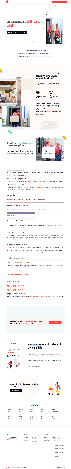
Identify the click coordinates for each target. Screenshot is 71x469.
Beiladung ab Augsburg (38, 187)
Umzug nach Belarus (57, 296)
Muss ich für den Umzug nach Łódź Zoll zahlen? (18, 274)
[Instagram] (8, 467)
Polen (17, 170)
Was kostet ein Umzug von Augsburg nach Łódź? (18, 262)
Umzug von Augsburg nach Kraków (15, 289)
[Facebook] (6, 467)
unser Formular (50, 365)
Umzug (10, 172)
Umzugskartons (16, 238)
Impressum (59, 467)
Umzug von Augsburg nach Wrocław (16, 290)
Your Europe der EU (48, 252)
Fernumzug (9, 175)
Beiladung (9, 215)
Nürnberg (29, 181)
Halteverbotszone (39, 237)
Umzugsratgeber (45, 2)
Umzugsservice (37, 2)
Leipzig (40, 181)
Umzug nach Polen (43, 174)
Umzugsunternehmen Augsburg (16, 467)
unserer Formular (49, 111)
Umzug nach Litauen (47, 296)
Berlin (44, 181)
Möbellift (23, 237)
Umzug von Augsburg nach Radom (15, 288)
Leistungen (29, 2)
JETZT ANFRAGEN (16, 390)
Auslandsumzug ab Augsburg (27, 298)
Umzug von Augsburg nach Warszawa (16, 286)
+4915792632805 (10, 352)
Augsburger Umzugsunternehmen (11, 170)
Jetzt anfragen (55, 322)
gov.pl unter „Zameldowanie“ (25, 252)
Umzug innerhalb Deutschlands (36, 296)
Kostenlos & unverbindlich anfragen (16, 32)
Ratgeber (56, 467)
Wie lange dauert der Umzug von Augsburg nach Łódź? (20, 270)
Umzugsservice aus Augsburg (39, 358)
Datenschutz (63, 467)
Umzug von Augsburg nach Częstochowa (17, 285)
